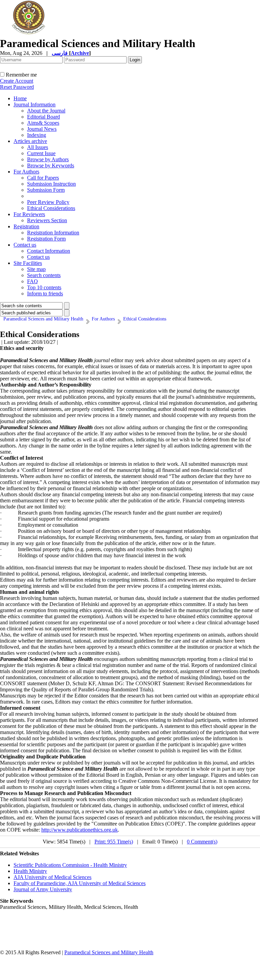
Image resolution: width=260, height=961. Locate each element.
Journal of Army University (43, 889)
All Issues (37, 147)
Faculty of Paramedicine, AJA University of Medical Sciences (80, 883)
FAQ (32, 281)
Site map (36, 269)
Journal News (42, 129)
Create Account (16, 81)
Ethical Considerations (51, 208)
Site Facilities (28, 263)
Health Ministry (30, 871)
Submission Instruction (51, 184)
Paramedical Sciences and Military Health (108, 952)
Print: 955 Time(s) (113, 841)
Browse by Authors (48, 159)
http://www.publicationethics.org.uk (79, 830)
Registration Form (46, 239)
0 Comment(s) (202, 841)
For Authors (26, 171)
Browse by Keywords (50, 165)
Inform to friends (45, 293)
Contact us (25, 245)
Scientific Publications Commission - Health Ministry (70, 865)
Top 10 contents (44, 287)
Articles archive (30, 141)
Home (20, 98)
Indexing (36, 135)
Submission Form (46, 190)
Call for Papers (43, 178)
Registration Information (53, 232)
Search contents (44, 275)
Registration (26, 226)
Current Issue (41, 153)
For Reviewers (29, 214)
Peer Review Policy (48, 202)
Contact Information (48, 251)
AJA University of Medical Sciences (52, 877)
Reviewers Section (47, 220)
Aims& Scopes (43, 123)
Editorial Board (43, 117)
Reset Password (17, 87)
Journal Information (35, 104)
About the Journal (46, 110)
